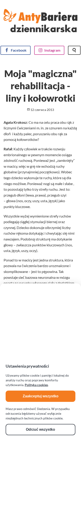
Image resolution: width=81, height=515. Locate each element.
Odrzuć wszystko (40, 429)
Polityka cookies (36, 385)
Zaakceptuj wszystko (40, 396)
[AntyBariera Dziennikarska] (40, 24)
